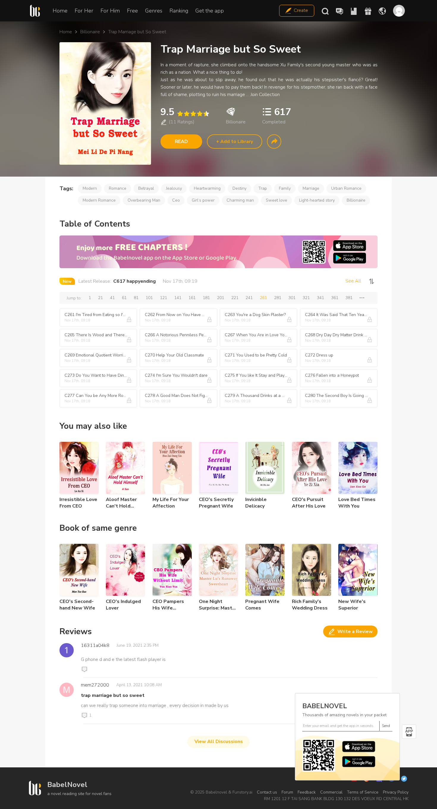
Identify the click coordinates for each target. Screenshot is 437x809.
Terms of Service (362, 792)
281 (277, 298)
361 (334, 298)
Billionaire (90, 32)
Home (60, 10)
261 (263, 298)
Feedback (307, 792)
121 (163, 298)
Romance (117, 188)
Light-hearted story (317, 200)
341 (320, 298)
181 (206, 298)
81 (136, 298)
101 (149, 298)
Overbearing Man (144, 200)
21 (100, 298)
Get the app (209, 10)
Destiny (239, 188)
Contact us (267, 792)
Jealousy (174, 188)
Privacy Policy (395, 792)
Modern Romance (99, 200)
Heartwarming (207, 188)
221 (234, 298)
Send (386, 725)
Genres (153, 10)
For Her (84, 10)
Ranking (178, 10)
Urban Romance (346, 188)
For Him (110, 10)
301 (291, 298)
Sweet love (276, 200)
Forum (287, 792)
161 (192, 298)
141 (177, 298)
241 (249, 298)
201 (220, 298)
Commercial (331, 792)
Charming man (240, 200)
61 (124, 298)
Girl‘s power (203, 200)
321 (306, 298)
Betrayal (146, 188)
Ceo (176, 200)
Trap (262, 188)
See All (353, 281)
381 (349, 298)
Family (285, 188)
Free (132, 10)
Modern (90, 188)
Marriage (311, 188)
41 (112, 298)
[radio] (180, 114)
